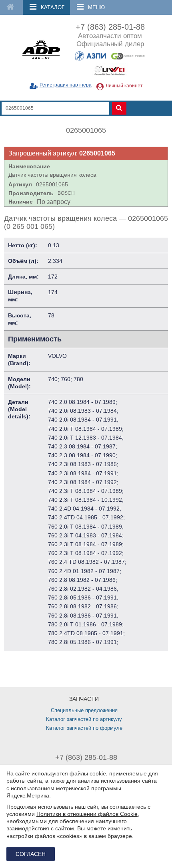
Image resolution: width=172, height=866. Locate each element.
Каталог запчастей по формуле (84, 728)
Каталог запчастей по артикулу (84, 719)
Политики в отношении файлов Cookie (87, 814)
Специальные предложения (84, 710)
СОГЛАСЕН (31, 854)
